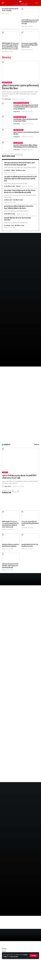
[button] (34, 955)
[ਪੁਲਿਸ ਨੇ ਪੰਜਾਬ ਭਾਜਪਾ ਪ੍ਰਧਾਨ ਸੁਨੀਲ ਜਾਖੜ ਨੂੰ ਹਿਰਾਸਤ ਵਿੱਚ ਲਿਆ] (20, 72)
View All (36, 444)
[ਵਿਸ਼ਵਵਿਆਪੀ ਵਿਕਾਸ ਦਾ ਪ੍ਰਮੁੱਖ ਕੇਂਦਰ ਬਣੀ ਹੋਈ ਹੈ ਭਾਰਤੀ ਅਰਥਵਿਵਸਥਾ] (11, 538)
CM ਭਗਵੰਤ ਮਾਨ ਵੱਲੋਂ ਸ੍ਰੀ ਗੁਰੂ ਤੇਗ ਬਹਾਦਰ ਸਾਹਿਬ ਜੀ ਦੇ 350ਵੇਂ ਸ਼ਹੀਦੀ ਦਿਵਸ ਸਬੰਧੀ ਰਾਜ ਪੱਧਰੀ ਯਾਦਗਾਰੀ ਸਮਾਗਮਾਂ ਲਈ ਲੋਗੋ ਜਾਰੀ (25, 107)
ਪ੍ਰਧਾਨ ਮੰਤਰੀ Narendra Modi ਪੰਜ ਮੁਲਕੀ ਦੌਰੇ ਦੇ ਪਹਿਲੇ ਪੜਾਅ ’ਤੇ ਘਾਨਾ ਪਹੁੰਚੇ (30, 21)
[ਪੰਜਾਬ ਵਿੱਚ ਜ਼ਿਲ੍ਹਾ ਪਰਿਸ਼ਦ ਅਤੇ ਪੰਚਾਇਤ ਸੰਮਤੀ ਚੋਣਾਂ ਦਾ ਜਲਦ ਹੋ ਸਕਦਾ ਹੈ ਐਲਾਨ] (7, 120)
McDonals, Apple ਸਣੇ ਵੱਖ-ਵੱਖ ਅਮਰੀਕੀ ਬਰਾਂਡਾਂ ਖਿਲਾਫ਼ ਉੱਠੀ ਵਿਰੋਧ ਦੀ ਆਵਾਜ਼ (29, 45)
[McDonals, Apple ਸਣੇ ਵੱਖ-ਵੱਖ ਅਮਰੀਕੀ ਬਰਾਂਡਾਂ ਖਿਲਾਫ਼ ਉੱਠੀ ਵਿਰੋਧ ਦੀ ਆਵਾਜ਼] (30, 36)
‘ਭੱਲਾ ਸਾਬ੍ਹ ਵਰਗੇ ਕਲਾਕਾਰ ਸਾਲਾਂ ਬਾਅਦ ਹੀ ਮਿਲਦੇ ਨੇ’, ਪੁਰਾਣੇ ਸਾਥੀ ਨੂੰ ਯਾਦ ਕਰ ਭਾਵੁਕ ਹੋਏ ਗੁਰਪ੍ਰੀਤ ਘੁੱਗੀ (10, 565)
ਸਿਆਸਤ (9, 82)
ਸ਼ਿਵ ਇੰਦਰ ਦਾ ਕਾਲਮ (18, 102)
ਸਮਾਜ (15, 142)
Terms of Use (14, 956)
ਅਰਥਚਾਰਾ (8, 170)
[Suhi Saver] (20, 2)
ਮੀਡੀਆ (4, 82)
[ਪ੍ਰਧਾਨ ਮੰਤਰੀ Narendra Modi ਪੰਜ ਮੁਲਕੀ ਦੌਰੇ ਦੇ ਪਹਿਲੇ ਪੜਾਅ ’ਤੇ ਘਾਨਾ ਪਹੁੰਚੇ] (30, 13)
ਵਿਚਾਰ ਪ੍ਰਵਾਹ (17, 117)
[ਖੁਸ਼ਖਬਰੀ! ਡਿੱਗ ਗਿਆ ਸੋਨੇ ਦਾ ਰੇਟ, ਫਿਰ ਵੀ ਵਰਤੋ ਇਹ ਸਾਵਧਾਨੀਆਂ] (30, 538)
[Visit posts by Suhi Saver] (3, 99)
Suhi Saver (8, 99)
